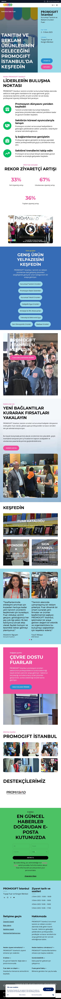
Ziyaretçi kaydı (8, 921)
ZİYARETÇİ (46, 61)
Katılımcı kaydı (8, 929)
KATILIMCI (46, 67)
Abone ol (30, 857)
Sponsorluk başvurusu (11, 933)
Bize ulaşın (7, 925)
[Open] (47, 852)
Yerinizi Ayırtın (11, 448)
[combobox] (37, 851)
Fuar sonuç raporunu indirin (23, 357)
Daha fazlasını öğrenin (20, 687)
